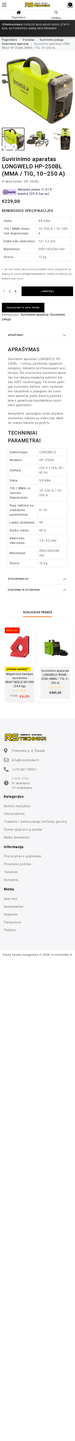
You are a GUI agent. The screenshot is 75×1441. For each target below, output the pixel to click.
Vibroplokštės (14, 814)
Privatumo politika (17, 864)
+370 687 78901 (24, 769)
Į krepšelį (47, 291)
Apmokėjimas (13, 906)
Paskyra (10, 930)
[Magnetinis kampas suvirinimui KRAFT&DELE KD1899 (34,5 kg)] (20, 647)
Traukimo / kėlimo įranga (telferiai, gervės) (35, 821)
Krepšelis (11, 914)
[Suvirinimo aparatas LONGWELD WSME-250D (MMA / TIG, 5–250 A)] (55, 647)
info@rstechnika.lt (25, 760)
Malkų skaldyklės (16, 837)
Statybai (28, 39)
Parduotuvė (12, 922)
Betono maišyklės (17, 806)
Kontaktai (11, 880)
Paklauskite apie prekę (23, 307)
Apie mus (10, 899)
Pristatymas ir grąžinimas (22, 856)
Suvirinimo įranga (51, 39)
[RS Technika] (37, 4)
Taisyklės (11, 872)
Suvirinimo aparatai (15, 43)
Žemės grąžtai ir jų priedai (23, 829)
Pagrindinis (19, 17)
